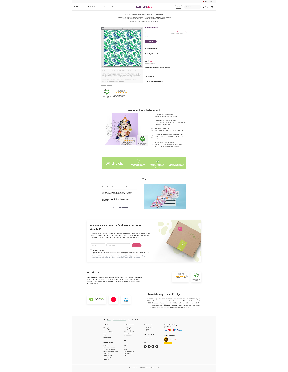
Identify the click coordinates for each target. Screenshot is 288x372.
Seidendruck (106, 353)
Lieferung (126, 349)
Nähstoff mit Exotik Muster (152, 21)
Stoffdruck (106, 345)
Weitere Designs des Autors (106, 85)
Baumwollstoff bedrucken (109, 347)
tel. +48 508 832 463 (148, 328)
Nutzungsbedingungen (129, 351)
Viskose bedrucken (108, 355)
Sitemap (125, 355)
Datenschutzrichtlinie (128, 353)
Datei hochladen (107, 329)
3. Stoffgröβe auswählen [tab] (153, 54)
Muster (100, 7)
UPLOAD (179, 6)
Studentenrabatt (107, 337)
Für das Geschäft (92, 7)
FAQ (125, 345)
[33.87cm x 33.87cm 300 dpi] (177, 31)
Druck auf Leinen (107, 357)
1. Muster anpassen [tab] (151, 27)
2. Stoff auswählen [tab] (151, 48)
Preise (112, 7)
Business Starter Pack (128, 335)
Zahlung (126, 347)
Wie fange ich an (107, 328)
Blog (105, 335)
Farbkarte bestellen (128, 333)
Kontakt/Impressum (128, 343)
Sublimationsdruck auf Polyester (111, 351)
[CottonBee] (144, 7)
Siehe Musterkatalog (108, 331)
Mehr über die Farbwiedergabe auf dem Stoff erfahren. (113, 81)
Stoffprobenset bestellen (129, 331)
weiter (151, 41)
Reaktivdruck (106, 359)
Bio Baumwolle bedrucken (109, 349)
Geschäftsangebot (128, 328)
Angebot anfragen (128, 329)
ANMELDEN (136, 245)
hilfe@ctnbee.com (123, 207)
